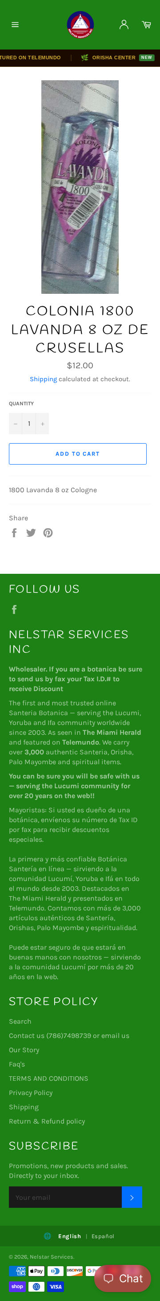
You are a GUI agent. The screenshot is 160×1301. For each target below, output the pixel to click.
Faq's (17, 1064)
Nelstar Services (51, 1256)
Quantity (21, 403)
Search (20, 1021)
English (69, 1236)
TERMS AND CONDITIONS (48, 1078)
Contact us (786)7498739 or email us (69, 1035)
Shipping (43, 379)
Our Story (24, 1050)
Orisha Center (112, 57)
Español (103, 1236)
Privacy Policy (30, 1092)
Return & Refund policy (47, 1121)
